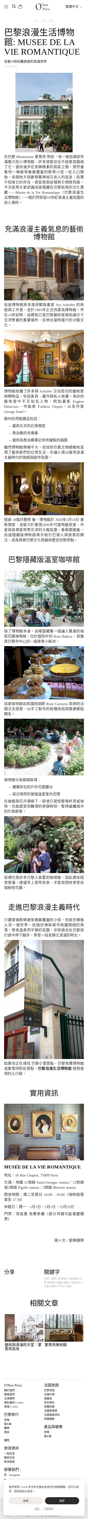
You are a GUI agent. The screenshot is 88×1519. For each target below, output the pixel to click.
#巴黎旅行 (63, 1278)
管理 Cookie (11, 1406)
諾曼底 (48, 1398)
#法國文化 (75, 1282)
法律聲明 (9, 1398)
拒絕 (26, 1500)
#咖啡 (53, 1286)
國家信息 (9, 1457)
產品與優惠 (53, 1427)
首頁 (37, 21)
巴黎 (44, 21)
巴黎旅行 (11, 1415)
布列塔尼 (49, 1402)
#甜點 (59, 1282)
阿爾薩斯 (49, 1418)
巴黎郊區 (49, 1390)
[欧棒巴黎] (42, 6)
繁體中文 (72, 6)
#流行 (47, 1278)
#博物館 (73, 1278)
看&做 (7, 1423)
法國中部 (49, 1394)
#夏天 (54, 1278)
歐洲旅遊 (9, 1461)
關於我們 (9, 1390)
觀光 (51, 21)
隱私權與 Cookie (14, 1402)
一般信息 (9, 1453)
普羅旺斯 (49, 1406)
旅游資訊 (11, 1448)
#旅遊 (68, 1286)
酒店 (6, 1432)
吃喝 (6, 1419)
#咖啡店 (51, 1282)
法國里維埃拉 (52, 1414)
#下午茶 (60, 1286)
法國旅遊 (51, 1385)
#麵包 (66, 1282)
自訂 (37, 1508)
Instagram (14, 1474)
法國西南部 (50, 1410)
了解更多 (48, 1508)
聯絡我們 (9, 1394)
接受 (62, 1500)
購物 (6, 1427)
